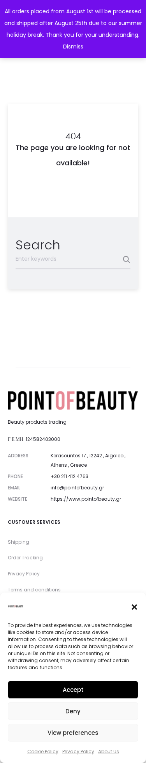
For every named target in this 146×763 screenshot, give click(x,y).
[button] (134, 606)
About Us (108, 751)
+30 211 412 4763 (69, 476)
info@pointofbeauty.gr (77, 487)
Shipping (18, 542)
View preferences (73, 733)
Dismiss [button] (73, 46)
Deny (73, 711)
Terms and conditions (34, 589)
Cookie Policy (42, 751)
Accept (73, 690)
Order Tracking (25, 557)
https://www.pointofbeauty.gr (86, 499)
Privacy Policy (78, 751)
